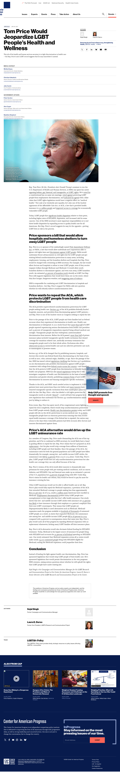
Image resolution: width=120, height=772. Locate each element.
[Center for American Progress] (7, 9)
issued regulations (64, 371)
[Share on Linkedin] (91, 49)
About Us (76, 14)
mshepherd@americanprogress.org (13, 118)
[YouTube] (13, 739)
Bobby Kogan (103, 698)
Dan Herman (44, 698)
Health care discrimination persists (63, 410)
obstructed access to (37, 346)
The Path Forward (30, 3)
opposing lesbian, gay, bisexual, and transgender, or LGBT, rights (54, 192)
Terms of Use (95, 759)
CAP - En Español (96, 764)
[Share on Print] (105, 49)
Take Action (64, 14)
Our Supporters (96, 766)
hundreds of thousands (70, 511)
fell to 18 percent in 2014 (77, 516)
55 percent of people (57, 475)
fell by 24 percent (49, 457)
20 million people (45, 208)
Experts (34, 14)
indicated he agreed (71, 197)
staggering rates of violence (72, 278)
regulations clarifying (59, 361)
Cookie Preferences (97, 768)
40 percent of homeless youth (56, 273)
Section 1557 (54, 309)
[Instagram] (17, 739)
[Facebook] (9, 739)
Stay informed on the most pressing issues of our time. (84, 730)
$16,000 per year (35, 493)
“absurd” (55, 395)
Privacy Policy (95, 762)
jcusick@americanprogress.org (12, 89)
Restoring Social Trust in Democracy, (92, 43)
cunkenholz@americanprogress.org (13, 81)
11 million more (62, 493)
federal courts (56, 366)
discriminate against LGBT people (63, 252)
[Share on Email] (101, 49)
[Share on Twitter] (82, 49)
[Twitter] (5, 739)
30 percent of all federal (63, 534)
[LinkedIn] (21, 739)
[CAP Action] (10, 761)
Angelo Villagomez (18, 698)
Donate (111, 14)
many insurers (75, 387)
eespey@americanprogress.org (12, 72)
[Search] (103, 15)
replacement (34, 446)
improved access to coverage (67, 208)
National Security (58, 3)
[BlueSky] (25, 739)
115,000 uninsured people (48, 539)
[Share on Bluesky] (96, 49)
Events (44, 14)
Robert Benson (37, 698)
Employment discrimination (48, 495)
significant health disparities (59, 215)
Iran (40, 3)
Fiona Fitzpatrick (8, 698)
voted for (86, 192)
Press (53, 14)
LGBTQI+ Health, (90, 44)
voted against (68, 195)
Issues (24, 14)
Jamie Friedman (95, 698)
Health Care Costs (72, 3)
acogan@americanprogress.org (12, 110)
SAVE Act (46, 3)
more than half (76, 325)
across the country (69, 366)
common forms (69, 377)
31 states (84, 413)
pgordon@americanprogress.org (12, 101)
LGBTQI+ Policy (35, 640)
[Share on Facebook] (87, 49)
